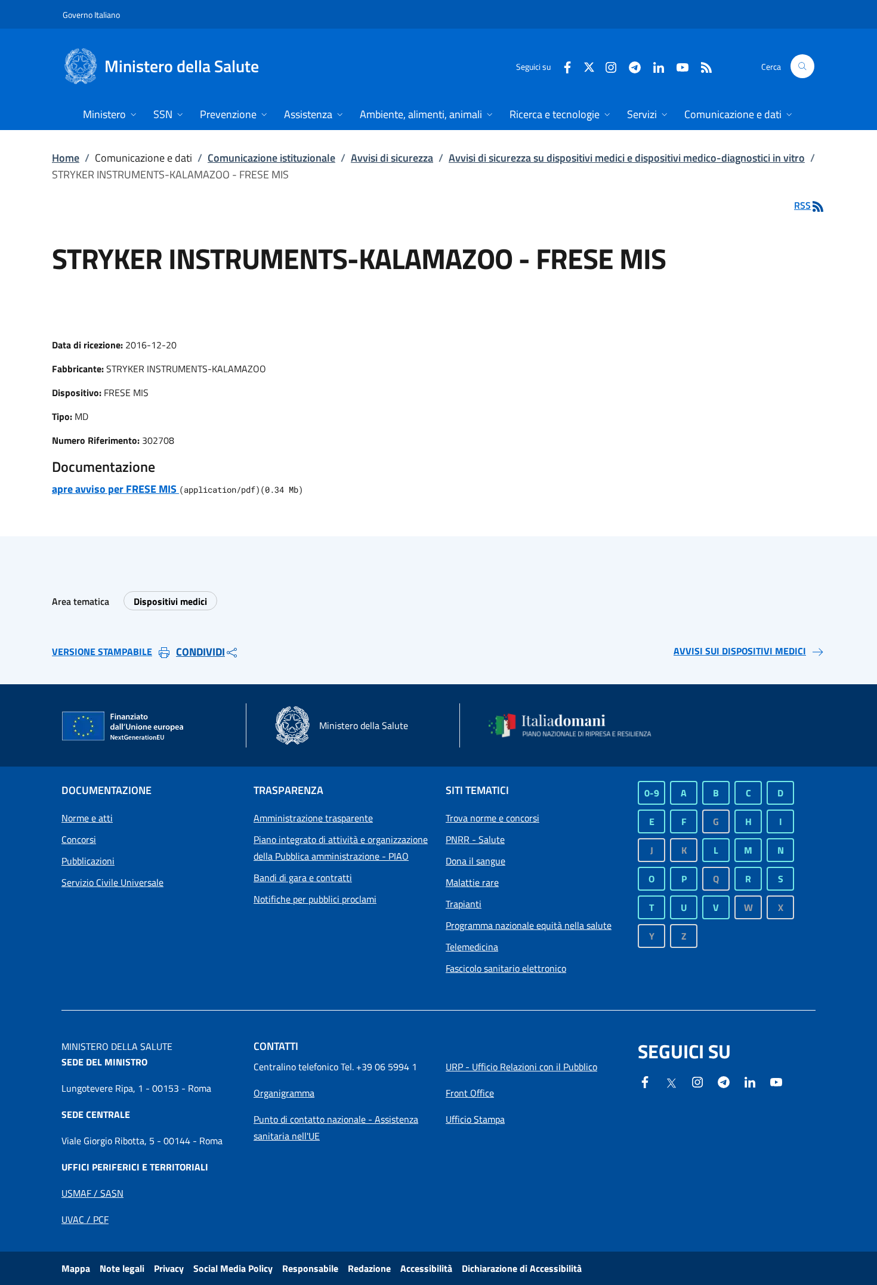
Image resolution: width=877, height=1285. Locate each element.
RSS (802, 205)
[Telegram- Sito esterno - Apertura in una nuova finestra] (630, 66)
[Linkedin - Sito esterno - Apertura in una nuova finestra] (654, 66)
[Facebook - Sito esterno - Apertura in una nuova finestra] (563, 66)
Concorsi (78, 839)
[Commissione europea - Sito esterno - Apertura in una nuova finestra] (123, 726)
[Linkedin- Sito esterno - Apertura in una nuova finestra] (750, 1081)
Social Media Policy (233, 1268)
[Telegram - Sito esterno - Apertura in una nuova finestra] (724, 1081)
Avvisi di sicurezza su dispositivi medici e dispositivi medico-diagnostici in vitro (627, 158)
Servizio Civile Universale (112, 882)
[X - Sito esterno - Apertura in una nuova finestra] (589, 66)
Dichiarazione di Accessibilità (522, 1268)
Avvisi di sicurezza (392, 158)
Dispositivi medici (170, 601)
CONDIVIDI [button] (200, 652)
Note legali (122, 1268)
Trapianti (463, 904)
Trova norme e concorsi (492, 818)
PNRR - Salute (475, 839)
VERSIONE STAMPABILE (102, 651)
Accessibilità (426, 1268)
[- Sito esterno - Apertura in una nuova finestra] (776, 1081)
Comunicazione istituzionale (271, 158)
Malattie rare (472, 882)
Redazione (369, 1268)
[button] (802, 66)
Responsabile (310, 1268)
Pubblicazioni (88, 861)
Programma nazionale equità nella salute (529, 925)
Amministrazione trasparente (313, 818)
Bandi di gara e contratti (303, 877)
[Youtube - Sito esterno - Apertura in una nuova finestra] (678, 66)
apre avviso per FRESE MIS (115, 489)
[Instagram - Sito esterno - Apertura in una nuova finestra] (606, 66)
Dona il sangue (475, 861)
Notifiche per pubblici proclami (315, 899)
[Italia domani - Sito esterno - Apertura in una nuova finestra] (577, 725)
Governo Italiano (91, 14)
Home (65, 158)
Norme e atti (87, 818)
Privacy (169, 1268)
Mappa (75, 1268)
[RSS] (702, 66)
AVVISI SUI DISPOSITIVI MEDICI (740, 651)
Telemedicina (472, 947)
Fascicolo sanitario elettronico (506, 968)
